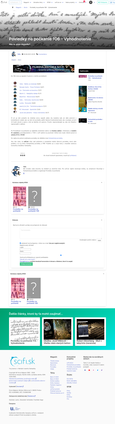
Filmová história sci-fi (57, 393)
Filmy (68, 391)
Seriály (69, 393)
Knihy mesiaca (54, 383)
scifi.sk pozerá (55, 389)
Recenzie (53, 365)
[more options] (101, 182)
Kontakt (19, 386)
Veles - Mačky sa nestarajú (28, 84)
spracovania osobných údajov (19, 381)
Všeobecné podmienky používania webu (22, 378)
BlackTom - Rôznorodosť (27, 96)
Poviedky (53, 367)
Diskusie (82, 2)
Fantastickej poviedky (55, 138)
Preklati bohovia (72, 369)
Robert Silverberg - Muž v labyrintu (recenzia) (89, 342)
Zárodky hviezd (72, 383)
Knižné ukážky (54, 381)
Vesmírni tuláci (71, 371)
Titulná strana (54, 361)
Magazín (18, 7)
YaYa (18, 54)
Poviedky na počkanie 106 (33, 210)
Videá (52, 369)
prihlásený (73, 155)
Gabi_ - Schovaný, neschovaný (29, 100)
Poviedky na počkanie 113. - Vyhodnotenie (24, 342)
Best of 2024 (54, 379)
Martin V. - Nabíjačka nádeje (28, 93)
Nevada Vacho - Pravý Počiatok (29, 87)
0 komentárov (42, 54)
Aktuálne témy (38, 2)
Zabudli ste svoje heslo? (27, 259)
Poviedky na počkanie (18, 210)
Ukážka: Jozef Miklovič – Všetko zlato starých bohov (57, 342)
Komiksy (69, 397)
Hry (68, 399)
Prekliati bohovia (55, 391)
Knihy (68, 395)
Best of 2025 (54, 377)
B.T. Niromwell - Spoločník (27, 109)
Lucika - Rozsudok (25, 103)
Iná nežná (70, 379)
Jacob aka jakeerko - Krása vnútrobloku (32, 112)
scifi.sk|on (70, 363)
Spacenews (54, 363)
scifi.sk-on (58, 2)
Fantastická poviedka (73, 365)
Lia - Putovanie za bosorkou (28, 90)
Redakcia (31, 396)
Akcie (25, 7)
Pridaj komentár (26, 264)
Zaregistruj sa (24, 261)
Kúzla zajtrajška (72, 381)
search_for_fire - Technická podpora (31, 106)
